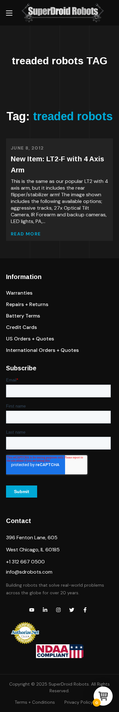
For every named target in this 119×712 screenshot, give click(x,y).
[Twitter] (72, 610)
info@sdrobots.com (29, 572)
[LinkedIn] (45, 610)
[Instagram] (58, 610)
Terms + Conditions (35, 702)
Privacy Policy (78, 702)
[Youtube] (32, 610)
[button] (19, 293)
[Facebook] (85, 610)
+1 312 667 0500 (25, 561)
